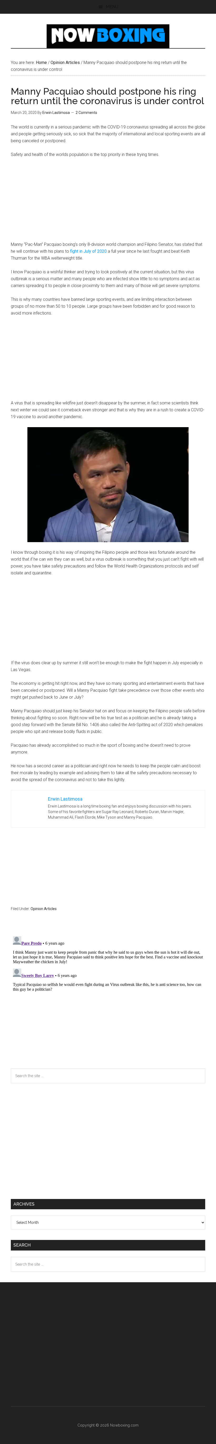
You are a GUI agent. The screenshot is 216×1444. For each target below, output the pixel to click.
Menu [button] (112, 6)
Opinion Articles (44, 909)
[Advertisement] (108, 202)
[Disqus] (108, 1000)
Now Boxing (108, 36)
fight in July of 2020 (88, 251)
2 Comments (86, 112)
